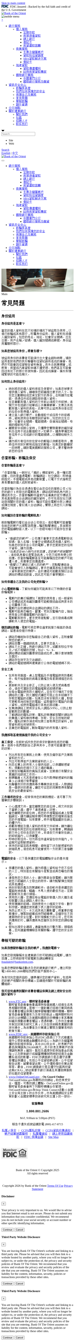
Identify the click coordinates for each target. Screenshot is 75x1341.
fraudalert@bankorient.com (17, 961)
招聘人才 (22, 120)
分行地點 (14, 107)
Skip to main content (13, 3)
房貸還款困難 (32, 45)
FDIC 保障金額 (33, 1137)
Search (5, 149)
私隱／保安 (9, 1130)
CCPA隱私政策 (31, 1130)
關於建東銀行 (17, 111)
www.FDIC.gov (18, 1034)
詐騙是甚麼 (23, 88)
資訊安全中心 (17, 84)
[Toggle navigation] (2, 160)
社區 (19, 117)
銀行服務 (14, 25)
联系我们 (22, 124)
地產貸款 (22, 65)
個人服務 (22, 29)
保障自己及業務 (26, 94)
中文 (15, 153)
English (5, 153)
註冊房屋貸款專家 (35, 71)
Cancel (19, 1229)
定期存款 (29, 32)
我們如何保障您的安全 (30, 91)
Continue (7, 1229)
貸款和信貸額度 (33, 55)
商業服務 (22, 48)
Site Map (53, 1137)
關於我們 (22, 114)
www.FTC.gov (17, 1001)
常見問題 (22, 98)
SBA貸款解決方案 (35, 58)
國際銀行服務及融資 (36, 81)
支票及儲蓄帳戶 (33, 52)
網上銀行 (29, 39)
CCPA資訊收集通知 (58, 1130)
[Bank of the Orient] (13, 13)
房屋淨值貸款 (32, 35)
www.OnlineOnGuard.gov (24, 1076)
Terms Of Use (55, 1185)
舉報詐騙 (22, 101)
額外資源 (22, 104)
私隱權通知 (40, 1133)
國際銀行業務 (24, 75)
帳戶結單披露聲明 (16, 1133)
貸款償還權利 (32, 68)
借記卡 (27, 42)
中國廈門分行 (32, 78)
